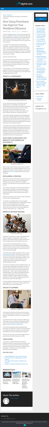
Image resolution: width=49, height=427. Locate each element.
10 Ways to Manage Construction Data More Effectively (41, 36)
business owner (16, 34)
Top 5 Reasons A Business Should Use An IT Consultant (7, 381)
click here (12, 171)
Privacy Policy (39, 96)
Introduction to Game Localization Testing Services (41, 64)
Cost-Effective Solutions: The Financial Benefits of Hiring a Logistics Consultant (25, 383)
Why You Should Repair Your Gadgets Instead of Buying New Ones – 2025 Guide (41, 84)
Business (25, 31)
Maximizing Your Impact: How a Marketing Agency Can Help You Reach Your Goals (41, 51)
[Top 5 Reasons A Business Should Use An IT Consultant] (7, 375)
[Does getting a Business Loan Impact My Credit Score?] (16, 375)
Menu (2, 8)
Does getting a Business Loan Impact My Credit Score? (16, 381)
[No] (47, 423)
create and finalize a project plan (15, 324)
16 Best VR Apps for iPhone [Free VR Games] (41, 45)
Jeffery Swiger (7, 31)
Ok (24, 425)
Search (41, 19)
